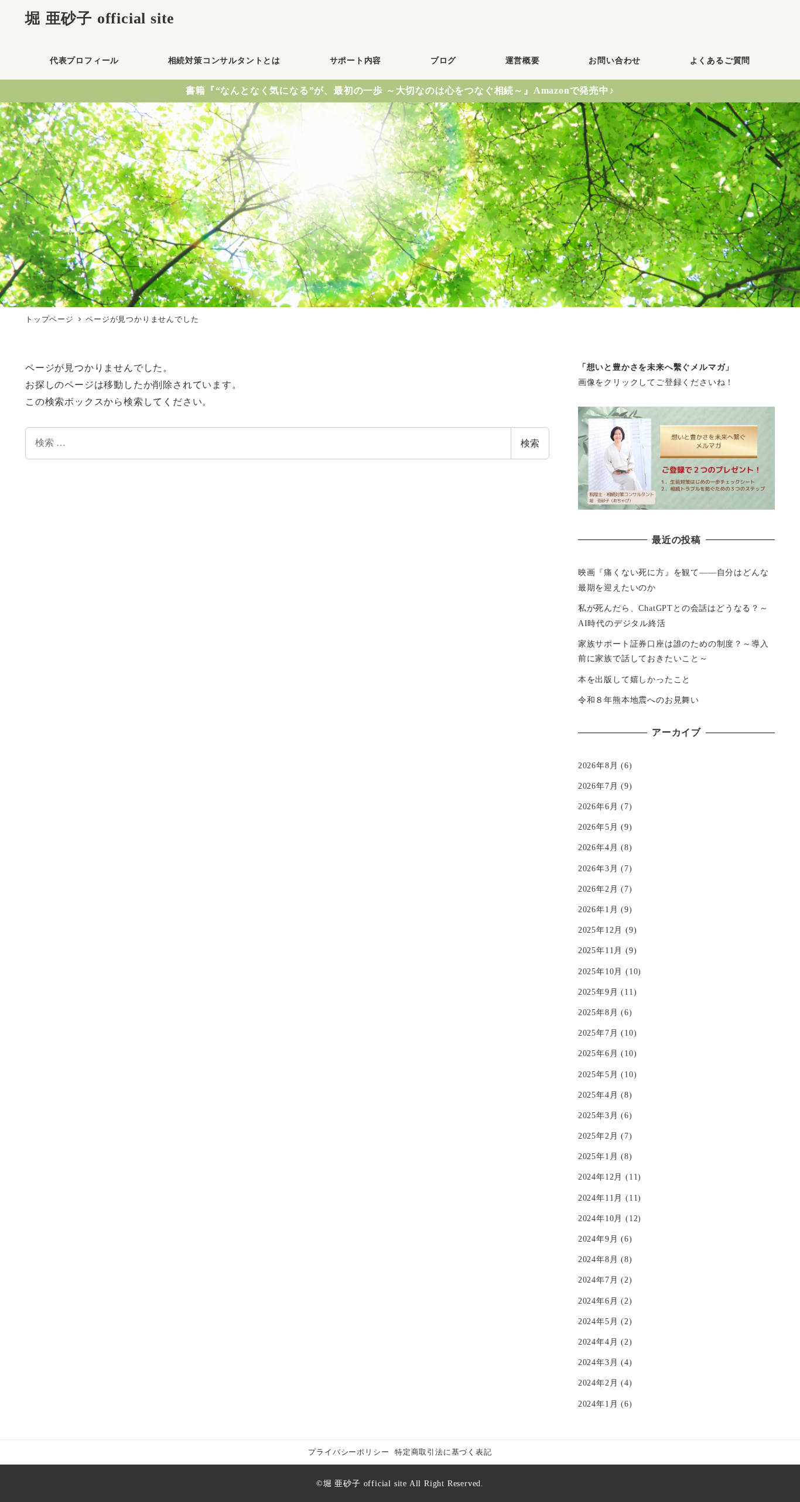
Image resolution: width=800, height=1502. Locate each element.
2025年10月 (600, 971)
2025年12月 (600, 929)
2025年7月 (598, 1032)
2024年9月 (598, 1238)
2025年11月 (600, 950)
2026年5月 (598, 826)
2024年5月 (598, 1321)
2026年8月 (598, 765)
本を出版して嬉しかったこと (634, 679)
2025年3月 (598, 1115)
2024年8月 (598, 1259)
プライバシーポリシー (348, 1452)
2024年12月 (600, 1176)
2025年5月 (598, 1074)
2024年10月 (600, 1218)
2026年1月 (598, 909)
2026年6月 (598, 806)
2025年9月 (598, 991)
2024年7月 (598, 1279)
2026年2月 (598, 888)
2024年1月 (598, 1403)
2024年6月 (598, 1300)
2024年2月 (598, 1382)
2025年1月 (598, 1156)
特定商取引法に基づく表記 (443, 1452)
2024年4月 (598, 1341)
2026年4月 (598, 847)
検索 (530, 443)
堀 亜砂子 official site (100, 18)
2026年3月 (598, 868)
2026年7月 (598, 785)
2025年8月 (598, 1012)
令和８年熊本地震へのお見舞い (638, 699)
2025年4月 (598, 1094)
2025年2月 (598, 1135)
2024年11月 (600, 1197)
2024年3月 (598, 1362)
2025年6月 (598, 1053)
